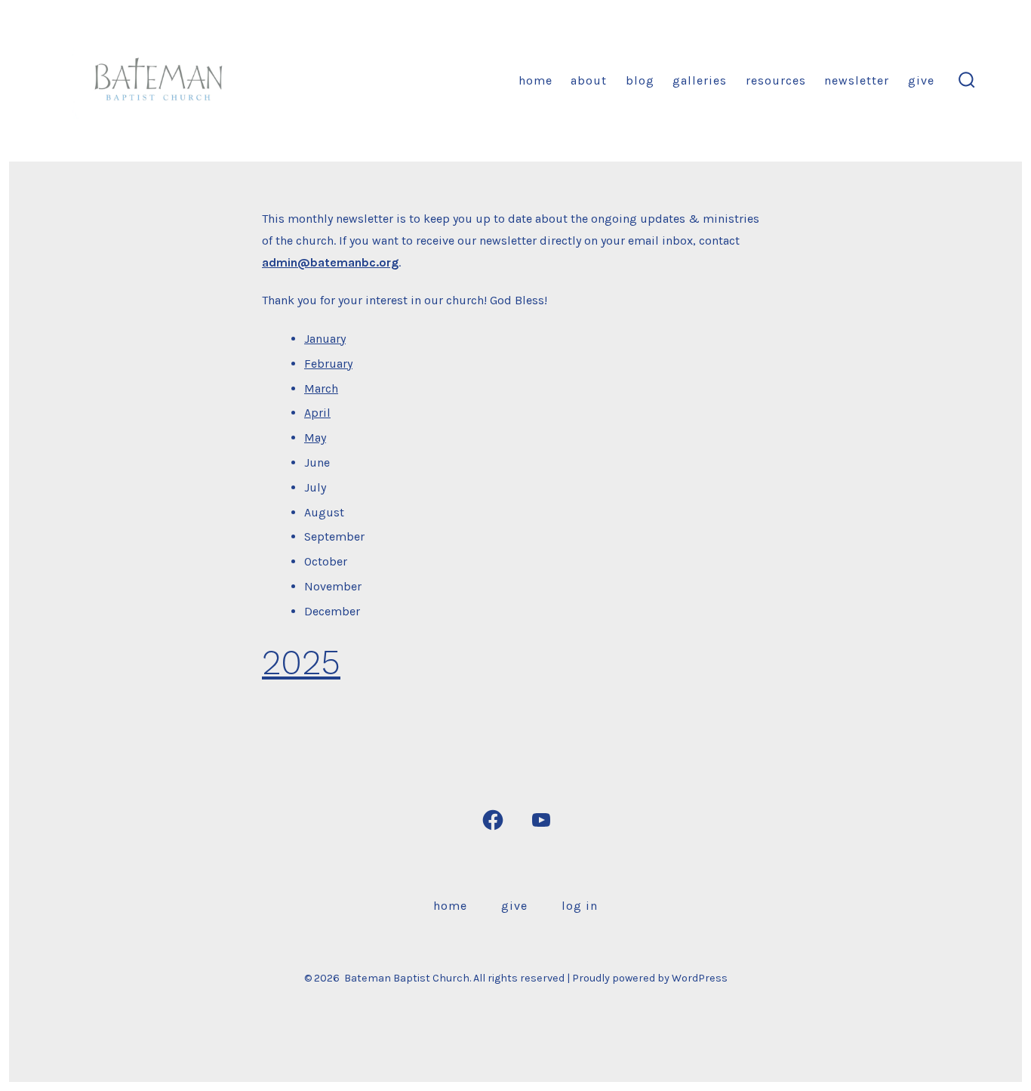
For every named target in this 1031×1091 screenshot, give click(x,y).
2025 (301, 662)
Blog (640, 80)
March (321, 388)
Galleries (699, 80)
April (317, 412)
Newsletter (856, 80)
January (325, 338)
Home (535, 80)
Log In (580, 905)
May (315, 437)
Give (921, 80)
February (328, 363)
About (589, 80)
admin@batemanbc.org (330, 262)
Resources (776, 80)
